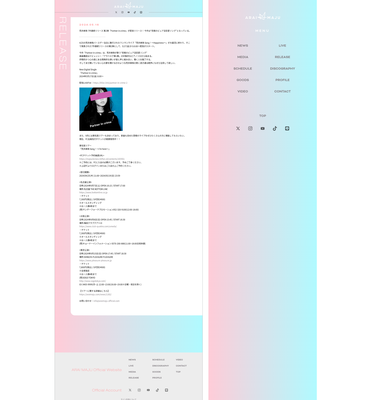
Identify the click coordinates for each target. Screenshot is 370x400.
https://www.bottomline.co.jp (93, 192)
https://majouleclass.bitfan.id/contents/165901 (102, 158)
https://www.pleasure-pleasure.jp (95, 260)
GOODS (243, 80)
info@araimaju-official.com (107, 300)
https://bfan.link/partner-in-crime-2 (110, 82)
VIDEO (242, 91)
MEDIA (242, 57)
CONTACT (282, 91)
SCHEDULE (243, 69)
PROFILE (282, 80)
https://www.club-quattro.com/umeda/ (98, 226)
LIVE (282, 46)
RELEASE (282, 57)
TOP (262, 116)
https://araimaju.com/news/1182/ (95, 294)
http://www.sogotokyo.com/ (92, 280)
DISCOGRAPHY (282, 69)
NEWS (242, 46)
